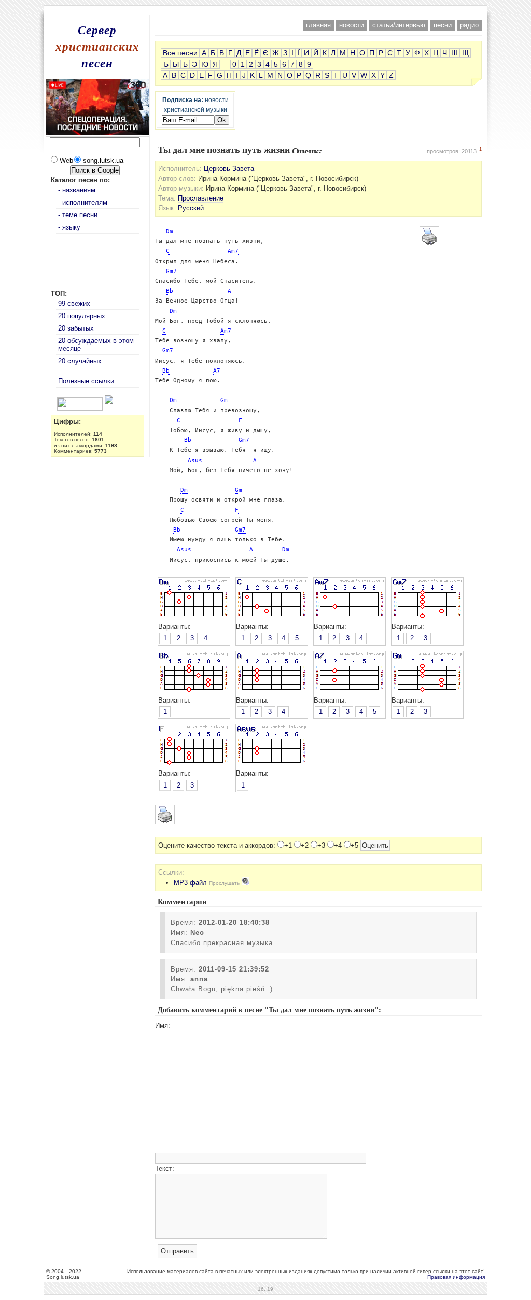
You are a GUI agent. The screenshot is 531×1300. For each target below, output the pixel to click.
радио (469, 25)
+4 (338, 845)
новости (351, 25)
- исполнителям (82, 202)
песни (443, 25)
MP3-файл (190, 883)
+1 (288, 845)
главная (318, 25)
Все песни (180, 53)
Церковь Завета (229, 169)
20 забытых (76, 328)
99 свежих (74, 303)
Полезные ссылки (86, 381)
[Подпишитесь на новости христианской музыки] (53, 401)
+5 (354, 845)
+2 (305, 845)
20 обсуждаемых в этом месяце (96, 344)
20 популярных (81, 316)
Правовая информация (456, 1277)
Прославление (200, 198)
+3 (321, 845)
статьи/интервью (398, 25)
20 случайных (80, 361)
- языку (69, 227)
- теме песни (77, 215)
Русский (191, 208)
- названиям (76, 190)
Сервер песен (97, 46)
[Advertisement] (265, 9)
